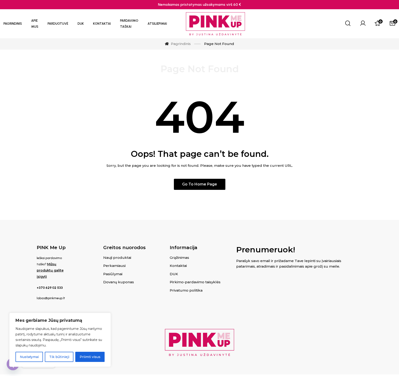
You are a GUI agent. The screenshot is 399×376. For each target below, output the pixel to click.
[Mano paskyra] (363, 23)
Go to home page (199, 184)
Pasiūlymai (112, 274)
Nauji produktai (117, 257)
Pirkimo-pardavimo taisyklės (195, 282)
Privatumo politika (186, 290)
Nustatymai (29, 357)
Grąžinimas (179, 257)
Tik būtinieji (59, 357)
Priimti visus (90, 357)
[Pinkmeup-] (215, 23)
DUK (174, 274)
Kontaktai (178, 265)
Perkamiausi (114, 265)
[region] (60, 340)
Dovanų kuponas (118, 282)
